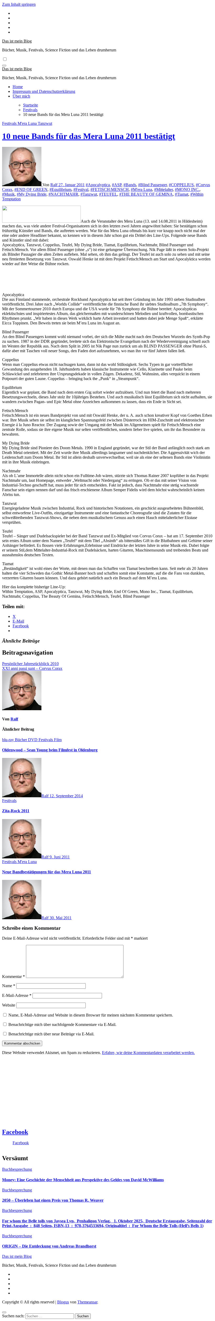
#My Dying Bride (31, 194)
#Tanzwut (88, 194)
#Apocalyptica (98, 185)
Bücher (21, 739)
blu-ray (8, 739)
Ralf (54, 185)
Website (8, 1005)
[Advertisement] (63, 283)
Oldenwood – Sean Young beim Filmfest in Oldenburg (50, 750)
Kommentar (13, 976)
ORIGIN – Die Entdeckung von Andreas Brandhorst (49, 1246)
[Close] (4, 1312)
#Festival (80, 189)
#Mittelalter (163, 189)
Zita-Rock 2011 (15, 811)
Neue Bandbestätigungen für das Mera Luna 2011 (46, 872)
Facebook (15, 1132)
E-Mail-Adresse (16, 995)
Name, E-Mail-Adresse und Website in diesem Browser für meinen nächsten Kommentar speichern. (90, 1015)
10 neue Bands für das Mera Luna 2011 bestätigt (88, 136)
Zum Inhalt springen (19, 4)
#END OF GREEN (30, 189)
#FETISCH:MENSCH (109, 189)
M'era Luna (28, 123)
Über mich (21, 96)
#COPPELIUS (181, 185)
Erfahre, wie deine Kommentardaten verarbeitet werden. (148, 1052)
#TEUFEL (108, 194)
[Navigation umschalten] (4, 65)
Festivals (10, 123)
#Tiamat (181, 194)
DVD (33, 739)
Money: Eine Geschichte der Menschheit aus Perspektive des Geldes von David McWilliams (83, 1180)
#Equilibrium (60, 189)
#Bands (129, 185)
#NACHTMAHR (63, 194)
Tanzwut (45, 123)
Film (58, 739)
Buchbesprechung (17, 1169)
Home (18, 86)
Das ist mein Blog (17, 41)
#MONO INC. (187, 189)
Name (8, 985)
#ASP (116, 185)
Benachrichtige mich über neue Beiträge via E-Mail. (51, 1034)
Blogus (63, 1302)
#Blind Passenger (152, 185)
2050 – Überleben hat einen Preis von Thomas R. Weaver (53, 1200)
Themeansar (87, 1302)
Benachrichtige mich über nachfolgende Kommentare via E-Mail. (62, 1024)
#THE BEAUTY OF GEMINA (146, 194)
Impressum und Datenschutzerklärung (44, 91)
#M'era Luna (141, 189)
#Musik (8, 194)
